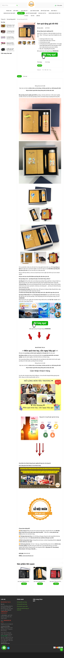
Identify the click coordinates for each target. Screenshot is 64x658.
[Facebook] (42, 69)
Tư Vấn (26, 15)
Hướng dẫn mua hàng (22, 602)
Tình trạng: (39, 62)
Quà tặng (20, 13)
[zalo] (8, 648)
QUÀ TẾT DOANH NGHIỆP (31, 13)
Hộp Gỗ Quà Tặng (45, 10)
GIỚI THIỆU (15, 10)
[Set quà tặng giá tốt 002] (47, 69)
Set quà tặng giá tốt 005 (40, 581)
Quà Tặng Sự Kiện (34, 10)
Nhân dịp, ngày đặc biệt (9, 13)
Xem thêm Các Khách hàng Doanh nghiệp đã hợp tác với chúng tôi (35, 463)
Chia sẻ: (39, 69)
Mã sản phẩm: (40, 28)
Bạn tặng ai (54, 10)
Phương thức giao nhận (22, 606)
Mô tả (19, 76)
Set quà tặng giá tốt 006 (24, 581)
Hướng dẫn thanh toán (22, 604)
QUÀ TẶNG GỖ (24, 10)
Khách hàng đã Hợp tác (54, 13)
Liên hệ (39, 65)
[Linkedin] (45, 69)
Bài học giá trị (42, 13)
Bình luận (25, 76)
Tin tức (32, 15)
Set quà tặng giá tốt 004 (56, 581)
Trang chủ (8, 10)
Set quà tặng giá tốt (11, 19)
